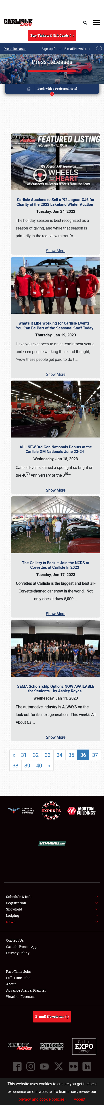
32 (36, 754)
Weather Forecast (20, 996)
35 (71, 754)
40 (39, 765)
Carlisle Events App (21, 946)
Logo (18, 22)
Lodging (12, 915)
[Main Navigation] (96, 22)
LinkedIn (86, 1066)
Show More (55, 250)
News (10, 921)
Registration (16, 903)
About (11, 984)
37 (95, 754)
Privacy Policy (18, 953)
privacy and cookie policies (42, 1099)
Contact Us (15, 940)
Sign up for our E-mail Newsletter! (66, 48)
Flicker (73, 1066)
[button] (52, 89)
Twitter (58, 1066)
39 (27, 765)
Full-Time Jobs (18, 977)
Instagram (30, 1066)
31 (24, 754)
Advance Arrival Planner (26, 990)
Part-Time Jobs (18, 971)
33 (48, 754)
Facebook (17, 1066)
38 (15, 765)
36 (83, 754)
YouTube (44, 1066)
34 (59, 754)
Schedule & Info (18, 896)
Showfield (14, 909)
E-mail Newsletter (49, 1016)
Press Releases (15, 48)
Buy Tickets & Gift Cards (49, 35)
